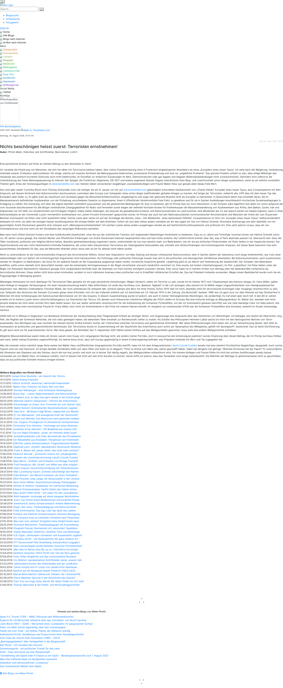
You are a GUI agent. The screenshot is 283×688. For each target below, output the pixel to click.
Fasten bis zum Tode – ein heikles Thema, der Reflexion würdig (35, 630)
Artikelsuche (13, 18)
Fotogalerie (12, 22)
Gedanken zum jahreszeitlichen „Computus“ (24, 662)
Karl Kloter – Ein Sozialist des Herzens (21, 644)
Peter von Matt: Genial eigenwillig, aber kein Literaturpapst (33, 627)
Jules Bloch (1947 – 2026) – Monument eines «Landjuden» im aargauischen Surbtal (46, 623)
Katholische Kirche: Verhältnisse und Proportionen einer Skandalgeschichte (42, 634)
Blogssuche (12, 15)
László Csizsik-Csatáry (184, 345)
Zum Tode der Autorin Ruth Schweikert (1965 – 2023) (30, 637)
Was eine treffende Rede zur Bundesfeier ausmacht (28, 659)
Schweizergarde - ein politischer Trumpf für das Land (30, 648)
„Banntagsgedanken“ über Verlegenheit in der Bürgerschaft (32, 641)
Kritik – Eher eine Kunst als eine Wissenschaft (25, 652)
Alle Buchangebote (10, 126)
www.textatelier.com (63, 183)
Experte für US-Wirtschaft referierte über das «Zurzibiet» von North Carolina (43, 620)
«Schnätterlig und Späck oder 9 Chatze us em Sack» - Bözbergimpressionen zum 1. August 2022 (54, 655)
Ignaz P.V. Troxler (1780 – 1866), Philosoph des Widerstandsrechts (37, 616)
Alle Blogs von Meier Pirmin (17, 673)
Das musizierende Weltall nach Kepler (21, 666)
